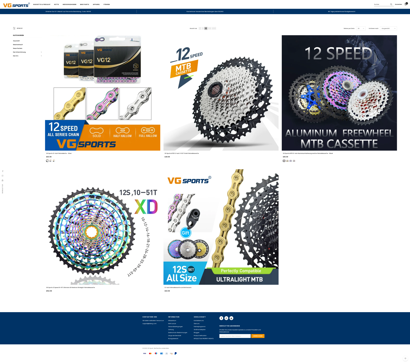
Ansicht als (193, 28)
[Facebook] (221, 318)
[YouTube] (231, 318)
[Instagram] (226, 318)
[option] (68, 11)
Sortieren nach (373, 28)
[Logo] (16, 5)
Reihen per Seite (349, 28)
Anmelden (398, 4)
